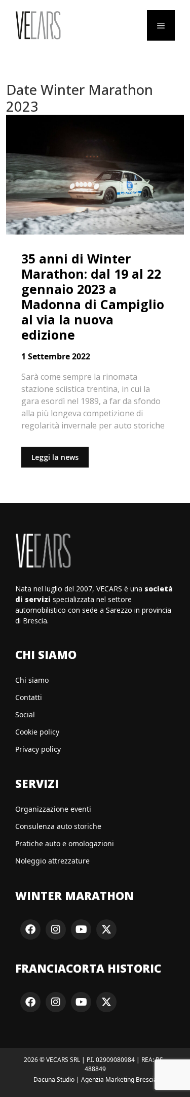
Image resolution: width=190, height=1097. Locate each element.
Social (25, 714)
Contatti (28, 697)
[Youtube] (81, 929)
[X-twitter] (106, 929)
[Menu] (161, 25)
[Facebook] (30, 929)
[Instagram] (56, 929)
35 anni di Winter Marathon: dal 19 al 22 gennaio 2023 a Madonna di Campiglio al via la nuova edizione (92, 296)
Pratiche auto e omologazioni (64, 843)
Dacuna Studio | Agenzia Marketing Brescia (95, 1079)
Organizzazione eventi (53, 809)
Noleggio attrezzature (52, 861)
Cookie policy (37, 732)
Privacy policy (38, 749)
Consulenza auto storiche (58, 826)
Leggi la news (55, 457)
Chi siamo (32, 680)
